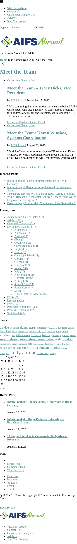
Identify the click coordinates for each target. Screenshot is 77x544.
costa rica (40, 331)
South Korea (23, 287)
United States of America (30, 293)
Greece (21, 261)
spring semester (18, 347)
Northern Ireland (25, 277)
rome (31, 343)
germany (56, 335)
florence (36, 335)
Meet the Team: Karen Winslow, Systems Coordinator (37, 135)
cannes (32, 331)
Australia (22, 232)
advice (4, 327)
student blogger (49, 347)
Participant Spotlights (22, 306)
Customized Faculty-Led (21, 14)
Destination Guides (21, 226)
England (21, 249)
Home (3, 59)
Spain (20, 290)
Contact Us (13, 11)
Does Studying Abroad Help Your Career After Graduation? (41, 203)
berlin (14, 331)
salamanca (38, 344)
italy (58, 339)
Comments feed (16, 466)
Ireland (21, 268)
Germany (22, 258)
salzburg (47, 344)
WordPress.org (15, 470)
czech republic (54, 331)
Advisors (12, 17)
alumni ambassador (39, 327)
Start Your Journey (17, 21)
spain (66, 343)
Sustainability (16, 313)
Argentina (22, 229)
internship (27, 339)
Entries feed (14, 463)
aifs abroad (14, 328)
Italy (19, 271)
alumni (24, 327)
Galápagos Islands (26, 255)
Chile (19, 239)
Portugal (21, 281)
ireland (49, 339)
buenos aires (23, 331)
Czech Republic (26, 245)
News (13, 303)
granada (65, 335)
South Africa (24, 284)
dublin (65, 331)
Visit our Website (17, 8)
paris (9, 343)
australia (62, 327)
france (46, 335)
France (20, 252)
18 (5, 376)
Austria (21, 236)
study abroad (23, 352)
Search (39, 27)
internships (40, 340)
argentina (53, 328)
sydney (52, 353)
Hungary (22, 265)
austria (71, 327)
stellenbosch (33, 348)
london (67, 339)
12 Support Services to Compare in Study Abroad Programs (41, 193)
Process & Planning (21, 309)
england (5, 335)
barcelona (5, 331)
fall (13, 335)
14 (16, 372)
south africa (56, 344)
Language (15, 300)
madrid (3, 344)
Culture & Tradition (21, 223)
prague (15, 343)
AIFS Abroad (18, 100)
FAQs (13, 297)
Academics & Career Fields (25, 216)
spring (3, 347)
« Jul (2, 388)
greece (73, 335)
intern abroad (9, 339)
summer (42, 353)
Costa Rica (23, 242)
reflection (23, 344)
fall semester (23, 335)
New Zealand (24, 274)
